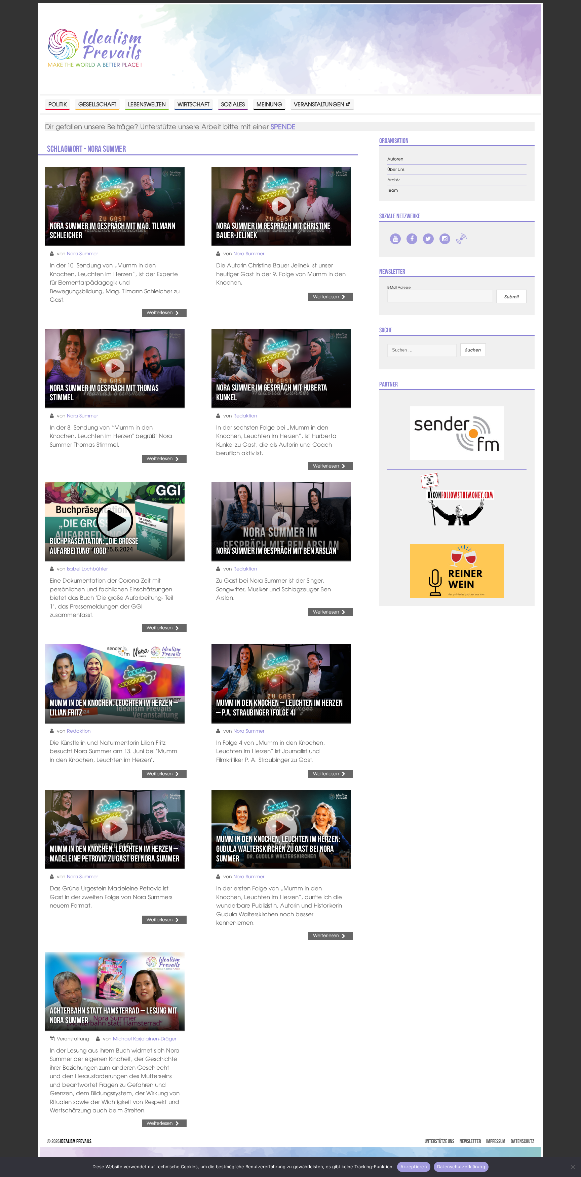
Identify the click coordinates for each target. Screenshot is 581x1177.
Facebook (411, 238)
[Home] (94, 48)
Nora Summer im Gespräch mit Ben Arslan (276, 550)
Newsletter (470, 1141)
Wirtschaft (193, 104)
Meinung (269, 104)
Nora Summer (82, 253)
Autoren (395, 159)
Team (392, 190)
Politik (57, 104)
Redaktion (245, 415)
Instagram (444, 238)
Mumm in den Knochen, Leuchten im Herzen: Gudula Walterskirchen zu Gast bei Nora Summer (278, 848)
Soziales (233, 104)
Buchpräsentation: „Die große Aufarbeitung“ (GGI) (94, 545)
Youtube (395, 238)
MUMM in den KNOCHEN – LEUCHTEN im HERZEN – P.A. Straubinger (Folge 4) (279, 707)
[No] (572, 1167)
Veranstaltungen (319, 104)
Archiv (393, 180)
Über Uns (395, 169)
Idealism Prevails (75, 1141)
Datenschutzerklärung (461, 1166)
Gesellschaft (97, 104)
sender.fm (461, 238)
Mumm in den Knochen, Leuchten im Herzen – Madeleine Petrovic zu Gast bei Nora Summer (114, 853)
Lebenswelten (147, 104)
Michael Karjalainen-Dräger (144, 1038)
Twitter (428, 238)
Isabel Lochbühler (87, 568)
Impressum (495, 1141)
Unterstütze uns (439, 1141)
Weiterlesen (160, 312)
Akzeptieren (413, 1166)
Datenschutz (522, 1141)
